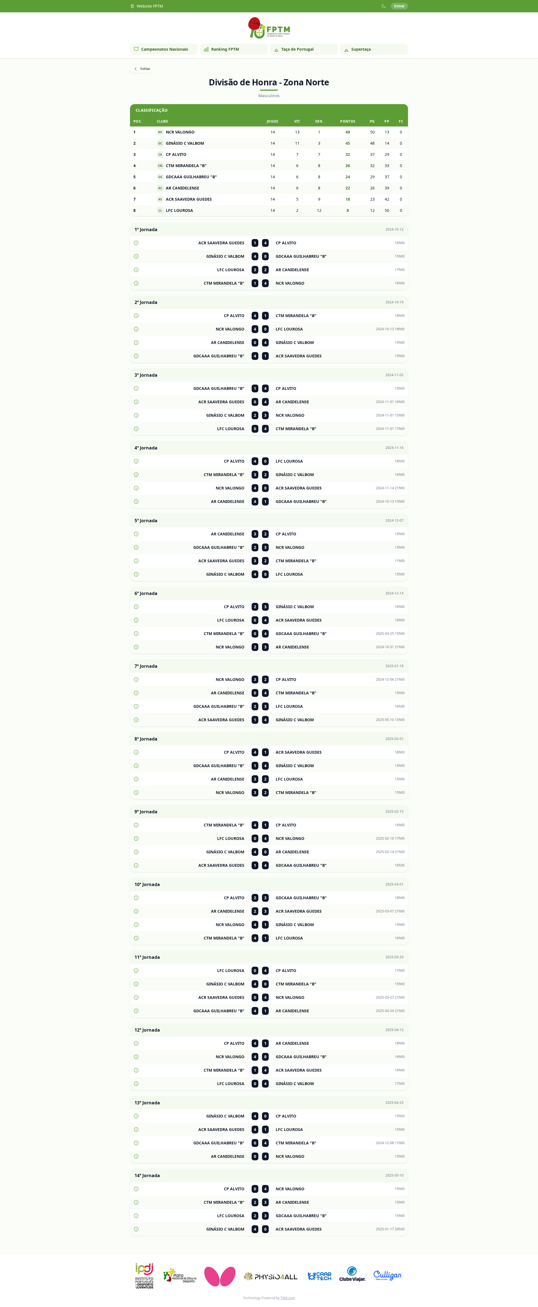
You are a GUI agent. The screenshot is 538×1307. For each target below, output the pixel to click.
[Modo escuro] (384, 6)
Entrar (399, 6)
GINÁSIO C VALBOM (181, 143)
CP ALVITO (172, 154)
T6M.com (287, 1298)
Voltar (145, 68)
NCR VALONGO (176, 132)
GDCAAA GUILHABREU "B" (187, 176)
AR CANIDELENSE (178, 188)
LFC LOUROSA (176, 210)
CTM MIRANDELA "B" (182, 165)
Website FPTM (150, 6)
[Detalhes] (136, 243)
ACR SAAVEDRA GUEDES (185, 199)
